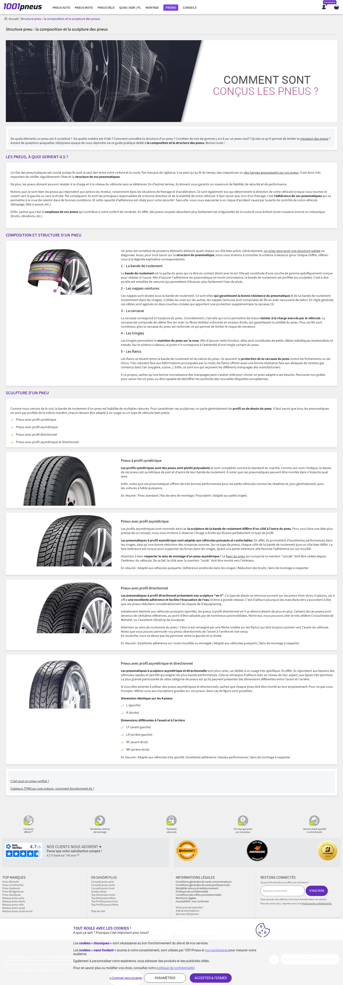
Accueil (13, 19)
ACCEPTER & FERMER (211, 978)
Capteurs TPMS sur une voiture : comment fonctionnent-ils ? (52, 788)
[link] (61, 8)
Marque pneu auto (13, 898)
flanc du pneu (235, 556)
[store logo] (24, 7)
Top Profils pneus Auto (104, 901)
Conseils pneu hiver (103, 888)
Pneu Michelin (11, 882)
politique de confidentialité (175, 968)
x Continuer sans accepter (125, 978)
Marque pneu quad (13, 908)
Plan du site (98, 911)
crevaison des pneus (314, 138)
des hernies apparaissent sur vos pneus (271, 172)
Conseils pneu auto (102, 882)
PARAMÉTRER (165, 978)
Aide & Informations (187, 911)
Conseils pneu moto (103, 885)
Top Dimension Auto (103, 895)
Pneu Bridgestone (13, 892)
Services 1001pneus (187, 914)
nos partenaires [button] (216, 950)
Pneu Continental (12, 885)
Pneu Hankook (11, 888)
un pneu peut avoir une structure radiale (292, 251)
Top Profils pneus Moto (105, 905)
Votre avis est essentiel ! (189, 908)
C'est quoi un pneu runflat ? (29, 781)
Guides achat (98, 892)
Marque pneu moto (13, 901)
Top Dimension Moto (103, 898)
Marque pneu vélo (13, 905)
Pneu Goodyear (11, 895)
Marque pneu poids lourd (17, 911)
